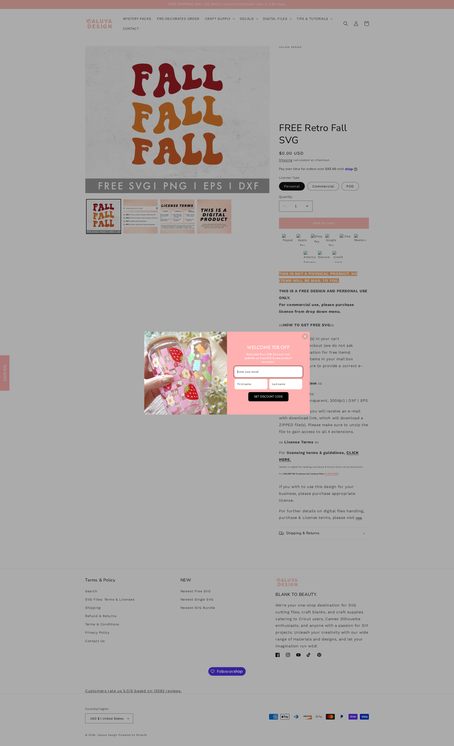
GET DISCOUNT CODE (268, 396)
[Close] (305, 336)
